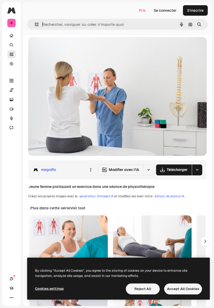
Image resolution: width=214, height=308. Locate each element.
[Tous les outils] (11, 80)
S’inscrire (195, 10)
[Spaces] (11, 90)
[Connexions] (11, 279)
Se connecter (165, 10)
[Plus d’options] (90, 170)
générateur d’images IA (96, 196)
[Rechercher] (11, 45)
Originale (62, 46)
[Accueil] (11, 35)
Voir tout (77, 208)
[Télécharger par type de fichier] (197, 169)
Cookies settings (49, 288)
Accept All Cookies (183, 289)
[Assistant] (11, 127)
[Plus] (11, 297)
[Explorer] (11, 64)
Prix (142, 10)
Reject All (142, 289)
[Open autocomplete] (34, 24)
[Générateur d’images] (11, 99)
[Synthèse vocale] (11, 118)
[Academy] (11, 288)
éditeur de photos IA (169, 196)
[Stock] (11, 54)
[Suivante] (205, 241)
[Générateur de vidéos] (11, 109)
